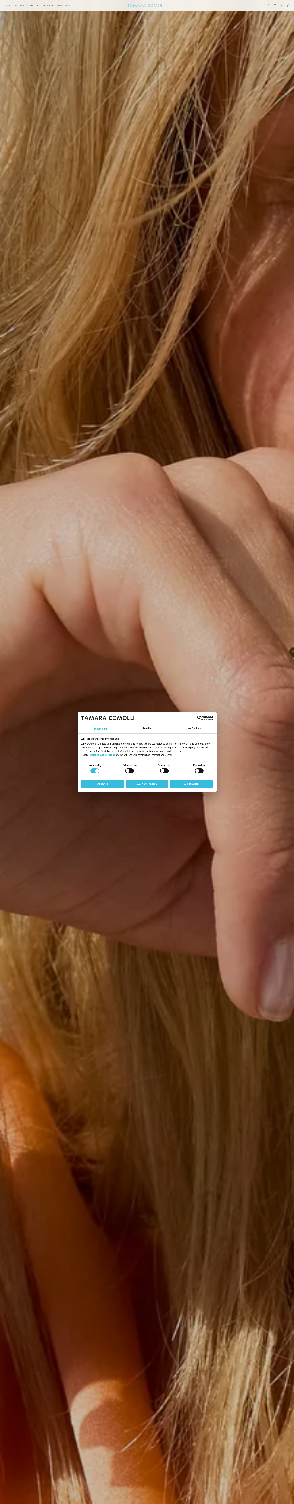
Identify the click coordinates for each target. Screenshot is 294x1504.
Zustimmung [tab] (101, 728)
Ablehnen (102, 783)
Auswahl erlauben (147, 783)
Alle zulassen (191, 783)
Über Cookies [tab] (193, 728)
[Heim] (147, 5)
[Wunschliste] (275, 5)
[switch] (129, 770)
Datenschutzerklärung (102, 755)
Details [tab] (147, 728)
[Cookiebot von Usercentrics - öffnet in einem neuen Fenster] (199, 718)
